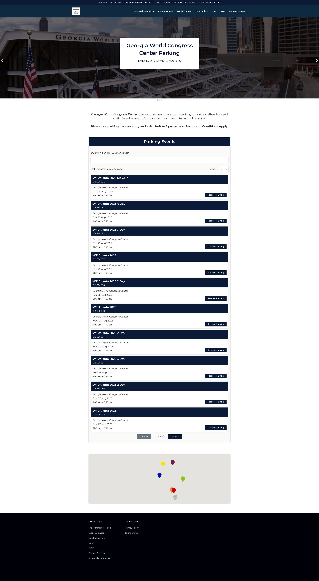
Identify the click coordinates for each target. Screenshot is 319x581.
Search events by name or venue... (110, 153)
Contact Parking (237, 11)
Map (214, 11)
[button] (157, 100)
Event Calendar (165, 11)
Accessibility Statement (99, 558)
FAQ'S (223, 11)
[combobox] (223, 169)
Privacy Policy (132, 528)
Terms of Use (131, 533)
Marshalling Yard (184, 11)
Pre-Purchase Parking (144, 11)
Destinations (202, 11)
